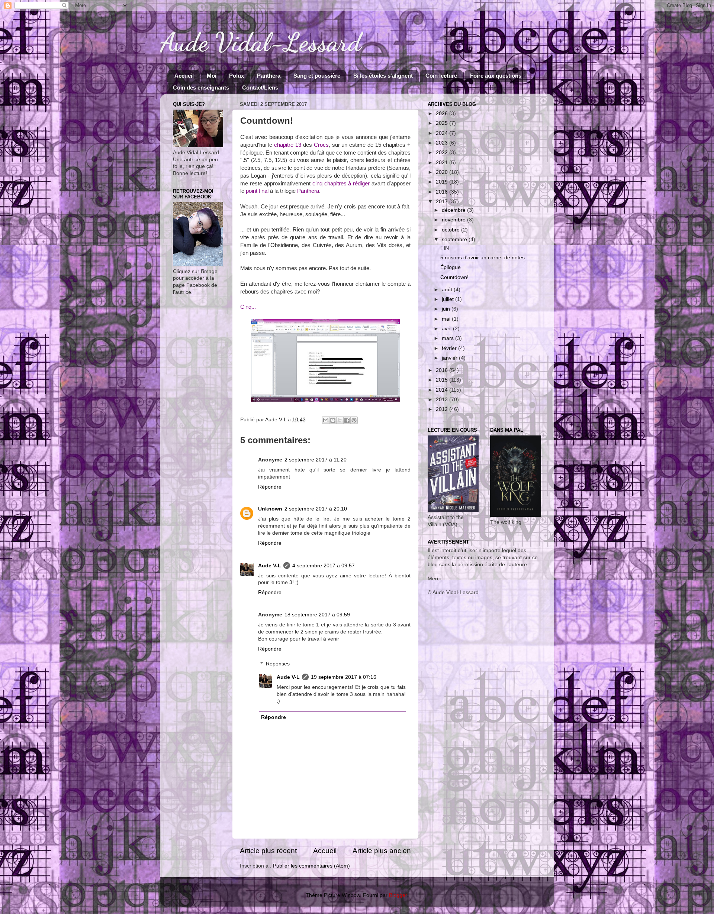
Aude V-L (269, 565)
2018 (442, 192)
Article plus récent (268, 851)
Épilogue (450, 267)
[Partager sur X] (340, 420)
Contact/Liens (260, 87)
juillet (448, 299)
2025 (442, 123)
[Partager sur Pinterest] (354, 420)
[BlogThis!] (333, 420)
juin (446, 309)
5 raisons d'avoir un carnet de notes (482, 257)
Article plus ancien (382, 851)
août (448, 289)
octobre (451, 230)
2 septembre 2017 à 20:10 (315, 509)
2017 (442, 201)
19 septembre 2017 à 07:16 (343, 677)
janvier (450, 358)
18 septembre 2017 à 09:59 (317, 615)
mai (447, 319)
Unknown (270, 509)
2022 (442, 152)
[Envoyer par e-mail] (325, 420)
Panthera (268, 75)
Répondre (270, 487)
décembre (454, 210)
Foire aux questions (495, 75)
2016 (442, 370)
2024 (442, 133)
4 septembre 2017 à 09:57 (323, 565)
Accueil (184, 75)
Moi (211, 75)
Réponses (278, 664)
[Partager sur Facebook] (347, 420)
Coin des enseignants (201, 87)
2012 (442, 409)
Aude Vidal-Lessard (260, 42)
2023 (442, 143)
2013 (442, 399)
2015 (442, 380)
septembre (455, 239)
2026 (442, 113)
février (450, 348)
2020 (442, 172)
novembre (454, 220)
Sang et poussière (316, 75)
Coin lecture (441, 75)
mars (448, 338)
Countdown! (454, 277)
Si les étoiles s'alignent (383, 75)
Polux (236, 75)
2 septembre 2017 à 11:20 (315, 460)
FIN (444, 248)
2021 (442, 162)
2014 (442, 390)
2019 (442, 182)
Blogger (398, 895)
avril (447, 328)
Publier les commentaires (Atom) (311, 866)
